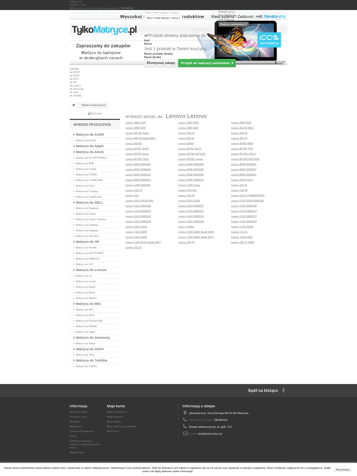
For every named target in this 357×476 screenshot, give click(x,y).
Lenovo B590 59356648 (191, 164)
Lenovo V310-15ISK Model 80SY (143, 242)
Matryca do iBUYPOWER (89, 253)
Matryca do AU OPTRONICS (91, 157)
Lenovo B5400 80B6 (242, 143)
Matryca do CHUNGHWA (89, 180)
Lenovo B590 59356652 (138, 169)
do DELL (74, 78)
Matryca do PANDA (86, 326)
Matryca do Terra (85, 354)
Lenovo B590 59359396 (191, 169)
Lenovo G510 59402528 (138, 221)
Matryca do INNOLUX (87, 258)
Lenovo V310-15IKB (136, 237)
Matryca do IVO (84, 264)
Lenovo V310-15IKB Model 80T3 (195, 237)
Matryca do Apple (90, 146)
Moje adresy (114, 421)
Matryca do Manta (85, 287)
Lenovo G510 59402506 (138, 206)
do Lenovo (75, 85)
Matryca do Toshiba (91, 360)
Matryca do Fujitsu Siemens (91, 219)
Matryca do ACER (90, 134)
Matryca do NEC (85, 309)
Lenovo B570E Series (137, 154)
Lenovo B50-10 (186, 133)
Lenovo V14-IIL (239, 232)
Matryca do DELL (89, 202)
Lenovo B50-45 (186, 138)
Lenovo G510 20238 (189, 200)
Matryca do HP (87, 242)
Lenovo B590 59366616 (191, 180)
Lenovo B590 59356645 (138, 164)
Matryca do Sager (85, 332)
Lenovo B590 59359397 (243, 169)
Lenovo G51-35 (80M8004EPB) (248, 195)
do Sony (74, 92)
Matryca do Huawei (86, 247)
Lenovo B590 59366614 (138, 180)
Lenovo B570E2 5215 (137, 159)
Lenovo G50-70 (134, 190)
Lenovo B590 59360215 (138, 174)
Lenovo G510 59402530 (191, 221)
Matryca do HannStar (87, 236)
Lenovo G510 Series (136, 226)
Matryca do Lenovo (91, 270)
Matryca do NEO (85, 315)
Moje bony (113, 431)
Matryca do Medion (86, 298)
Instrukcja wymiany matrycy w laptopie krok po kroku (85, 444)
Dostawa (74, 421)
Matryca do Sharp (85, 343)
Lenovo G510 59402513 (244, 211)
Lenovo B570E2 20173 (243, 154)
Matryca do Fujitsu (86, 213)
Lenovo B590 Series (242, 180)
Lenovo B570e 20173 (189, 148)
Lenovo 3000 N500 (188, 128)
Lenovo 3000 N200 (136, 128)
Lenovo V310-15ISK (242, 237)
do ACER (75, 72)
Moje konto (116, 406)
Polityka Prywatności (82, 431)
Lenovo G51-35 (186, 195)
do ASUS (75, 75)
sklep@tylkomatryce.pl (209, 433)
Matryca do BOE (85, 163)
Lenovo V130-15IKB (136, 232)
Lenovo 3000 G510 (136, 122)
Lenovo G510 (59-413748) (139, 200)
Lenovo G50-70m (187, 190)
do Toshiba (75, 95)
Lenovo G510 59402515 (138, 216)
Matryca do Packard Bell (89, 320)
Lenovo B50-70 (239, 138)
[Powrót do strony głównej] (73, 105)
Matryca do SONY (90, 349)
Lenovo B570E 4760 (242, 148)
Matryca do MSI (88, 304)
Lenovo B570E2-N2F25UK (245, 159)
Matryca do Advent (86, 140)
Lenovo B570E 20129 (137, 148)
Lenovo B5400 (186, 143)
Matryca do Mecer (85, 292)
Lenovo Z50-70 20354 (242, 242)
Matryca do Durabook (87, 208)
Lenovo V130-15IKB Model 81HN (196, 232)
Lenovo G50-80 (239, 190)
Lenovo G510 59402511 (191, 211)
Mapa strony (77, 452)
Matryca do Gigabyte (87, 230)
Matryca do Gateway (87, 225)
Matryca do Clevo (85, 185)
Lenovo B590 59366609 (191, 174)
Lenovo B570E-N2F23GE (191, 154)
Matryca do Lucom (86, 281)
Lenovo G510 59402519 (191, 216)
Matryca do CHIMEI (86, 174)
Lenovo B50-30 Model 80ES (141, 138)
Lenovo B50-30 (239, 133)
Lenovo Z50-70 (186, 242)
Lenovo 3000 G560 (188, 122)
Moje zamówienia (117, 412)
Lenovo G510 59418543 (244, 221)
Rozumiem (342, 469)
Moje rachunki (115, 416)
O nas (73, 436)
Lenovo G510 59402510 (138, 211)
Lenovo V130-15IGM (242, 226)
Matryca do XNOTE (86, 366)
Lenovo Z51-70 (133, 247)
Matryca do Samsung (93, 337)
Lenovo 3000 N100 (241, 122)
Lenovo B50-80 (134, 143)
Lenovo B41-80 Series (137, 133)
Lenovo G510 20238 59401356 (247, 200)
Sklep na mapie (79, 412)
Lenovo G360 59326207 (138, 185)
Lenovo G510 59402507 (191, 206)
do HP (73, 82)
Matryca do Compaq (87, 191)
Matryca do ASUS (90, 152)
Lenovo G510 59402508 (244, 206)
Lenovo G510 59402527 (244, 216)
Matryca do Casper (86, 169)
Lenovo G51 (132, 195)
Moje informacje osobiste (121, 426)
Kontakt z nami (78, 5)
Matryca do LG (84, 275)
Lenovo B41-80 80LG (242, 128)
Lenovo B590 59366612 (243, 174)
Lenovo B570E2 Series (190, 159)
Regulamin (76, 426)
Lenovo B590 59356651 (243, 164)
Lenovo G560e (186, 226)
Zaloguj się (75, 1)
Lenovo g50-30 (239, 185)
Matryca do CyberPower (89, 196)
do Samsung (76, 89)
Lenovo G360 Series (189, 185)
